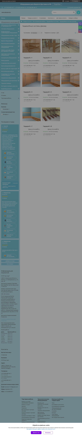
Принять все (36, 432)
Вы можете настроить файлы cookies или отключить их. (40, 429)
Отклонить (48, 432)
